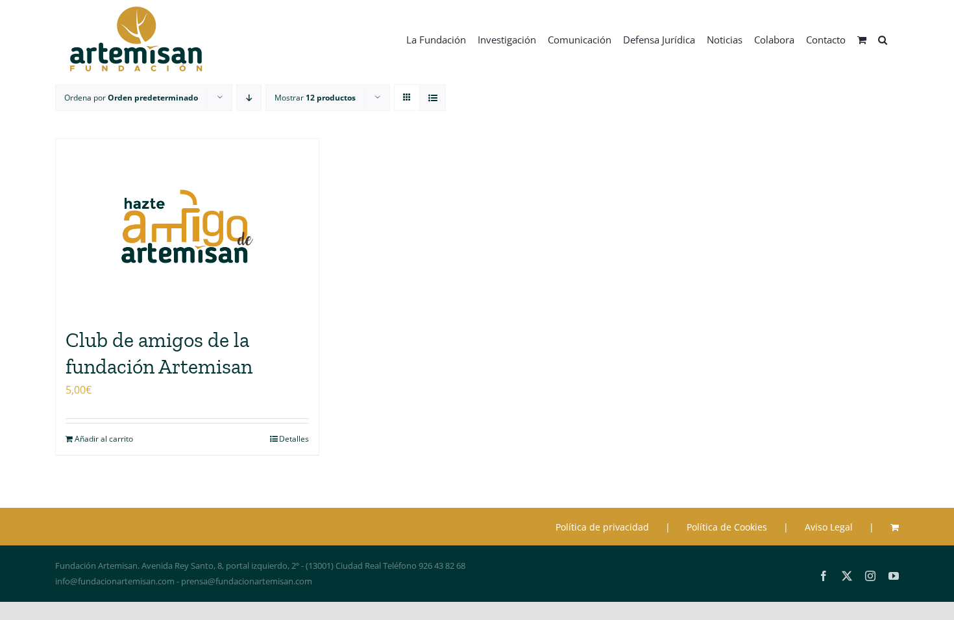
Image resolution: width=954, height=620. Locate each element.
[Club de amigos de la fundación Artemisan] (187, 226)
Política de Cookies (727, 527)
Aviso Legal (829, 527)
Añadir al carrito (104, 438)
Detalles (294, 438)
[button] (882, 39)
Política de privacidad (602, 527)
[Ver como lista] (432, 97)
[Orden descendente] (249, 97)
